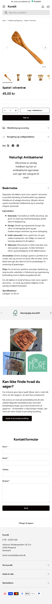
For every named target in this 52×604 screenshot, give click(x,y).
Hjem (4, 20)
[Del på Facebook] (13, 145)
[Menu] (4, 6)
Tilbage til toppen (26, 523)
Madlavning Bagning (15, 20)
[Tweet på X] (8, 145)
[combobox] (26, 12)
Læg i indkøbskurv (34, 110)
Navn (4, 447)
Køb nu (26, 118)
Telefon (5, 469)
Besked (5, 481)
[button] (48, 6)
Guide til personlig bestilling (17, 418)
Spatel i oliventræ (30, 20)
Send (26, 508)
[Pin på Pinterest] (17, 145)
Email (4, 458)
